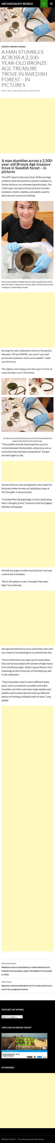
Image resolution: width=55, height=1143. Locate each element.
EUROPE (5, 46)
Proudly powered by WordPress (31, 1139)
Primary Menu (51, 3)
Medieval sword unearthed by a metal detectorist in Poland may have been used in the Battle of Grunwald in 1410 (27, 969)
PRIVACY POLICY (9, 1139)
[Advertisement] (27, 125)
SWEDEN (14, 46)
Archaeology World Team (26, 91)
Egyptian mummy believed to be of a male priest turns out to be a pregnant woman (27, 986)
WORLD (22, 46)
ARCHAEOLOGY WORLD (17, 3)
